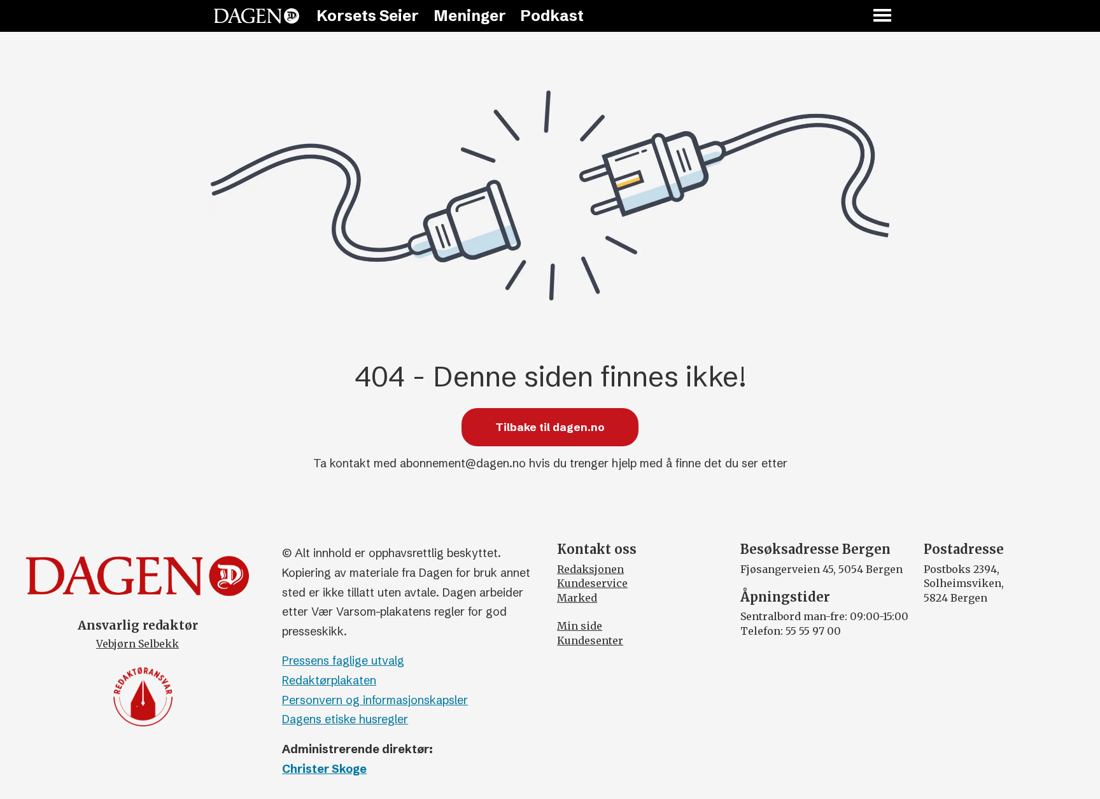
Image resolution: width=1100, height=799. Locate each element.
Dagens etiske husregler (345, 719)
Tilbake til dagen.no (550, 427)
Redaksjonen (590, 569)
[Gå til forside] (256, 16)
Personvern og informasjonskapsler (375, 700)
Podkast (552, 15)
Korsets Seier (367, 15)
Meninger (470, 15)
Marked (577, 597)
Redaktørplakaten (329, 680)
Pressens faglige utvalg (343, 660)
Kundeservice (592, 583)
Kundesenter (590, 640)
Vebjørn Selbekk (137, 643)
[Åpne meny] (883, 16)
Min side (579, 625)
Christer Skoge (324, 768)
